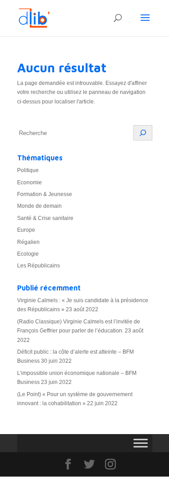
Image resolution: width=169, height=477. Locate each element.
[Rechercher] (142, 132)
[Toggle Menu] (140, 443)
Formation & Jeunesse (44, 194)
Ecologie (28, 254)
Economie (29, 182)
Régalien (28, 242)
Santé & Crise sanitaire (45, 218)
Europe (26, 230)
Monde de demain (39, 206)
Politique (28, 170)
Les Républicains (38, 265)
